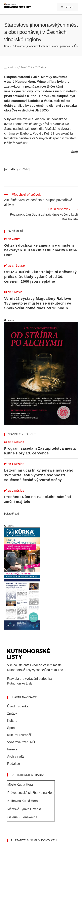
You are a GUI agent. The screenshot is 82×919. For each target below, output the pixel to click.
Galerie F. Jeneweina (22, 817)
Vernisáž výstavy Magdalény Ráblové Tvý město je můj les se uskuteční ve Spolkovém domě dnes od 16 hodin (37, 303)
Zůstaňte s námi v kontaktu (34, 840)
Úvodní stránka (17, 706)
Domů (7, 46)
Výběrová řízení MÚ (21, 742)
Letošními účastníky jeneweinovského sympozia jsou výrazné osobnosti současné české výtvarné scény (38, 475)
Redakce (13, 763)
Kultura (12, 720)
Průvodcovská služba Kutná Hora (31, 792)
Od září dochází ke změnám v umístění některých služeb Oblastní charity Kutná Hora (40, 250)
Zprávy (42, 67)
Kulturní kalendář (19, 735)
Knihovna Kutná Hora (22, 801)
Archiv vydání (16, 756)
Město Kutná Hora (20, 784)
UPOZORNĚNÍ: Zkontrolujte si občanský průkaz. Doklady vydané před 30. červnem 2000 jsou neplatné (40, 276)
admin (11, 67)
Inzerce (12, 749)
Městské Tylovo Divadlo (24, 809)
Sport (11, 728)
